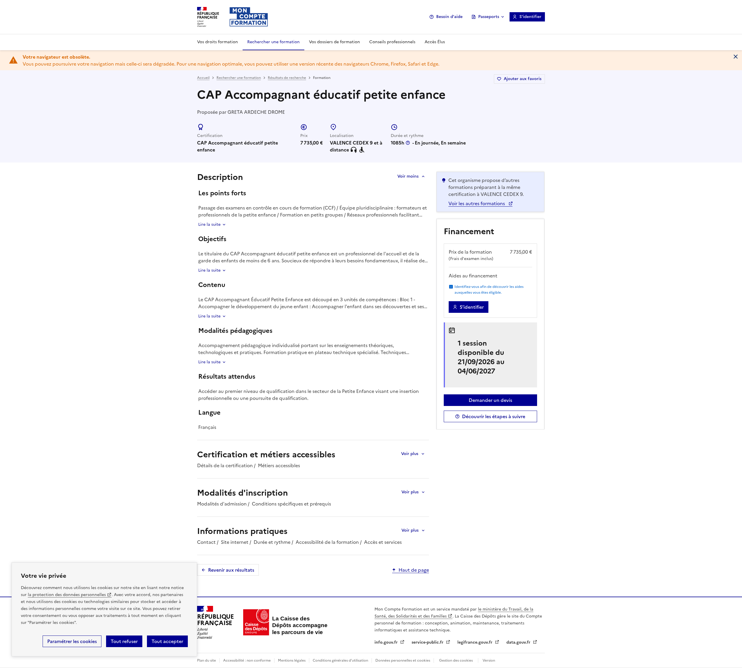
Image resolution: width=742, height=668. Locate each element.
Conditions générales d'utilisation (340, 660)
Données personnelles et (402, 660)
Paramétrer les (72, 641)
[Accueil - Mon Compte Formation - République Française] (248, 16)
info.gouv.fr (386, 642)
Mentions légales (291, 660)
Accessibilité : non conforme (247, 660)
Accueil (203, 77)
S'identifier (530, 17)
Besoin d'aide (449, 17)
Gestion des (456, 660)
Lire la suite (209, 224)
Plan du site (206, 660)
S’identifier (472, 307)
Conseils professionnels (392, 42)
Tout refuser (124, 641)
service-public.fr (428, 642)
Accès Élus (435, 42)
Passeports (488, 17)
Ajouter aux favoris (522, 79)
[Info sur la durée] (407, 142)
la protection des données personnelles (67, 595)
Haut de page (414, 569)
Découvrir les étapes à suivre (493, 416)
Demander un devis (490, 400)
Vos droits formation (217, 42)
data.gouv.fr (519, 642)
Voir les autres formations (477, 203)
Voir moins (408, 176)
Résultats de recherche (287, 77)
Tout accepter (167, 641)
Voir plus (409, 454)
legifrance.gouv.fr (475, 642)
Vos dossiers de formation (334, 42)
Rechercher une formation (273, 42)
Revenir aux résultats (231, 569)
